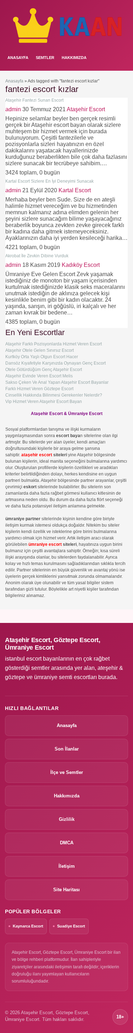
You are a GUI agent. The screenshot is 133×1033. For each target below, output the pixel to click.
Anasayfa (14, 81)
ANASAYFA (17, 57)
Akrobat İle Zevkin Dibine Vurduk (36, 255)
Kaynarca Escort (28, 926)
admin (13, 109)
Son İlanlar (67, 749)
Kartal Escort (75, 190)
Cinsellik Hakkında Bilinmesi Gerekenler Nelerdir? (53, 395)
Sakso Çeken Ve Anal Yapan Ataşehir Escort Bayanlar (57, 382)
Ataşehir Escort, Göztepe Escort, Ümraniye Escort (52, 643)
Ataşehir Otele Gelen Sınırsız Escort (39, 350)
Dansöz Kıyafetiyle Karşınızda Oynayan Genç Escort (55, 363)
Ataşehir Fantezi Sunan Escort (34, 100)
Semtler (45, 57)
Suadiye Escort (71, 926)
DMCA (66, 842)
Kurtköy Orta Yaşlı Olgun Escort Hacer (41, 356)
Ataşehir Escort (86, 109)
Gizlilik (66, 819)
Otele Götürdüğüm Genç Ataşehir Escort (43, 369)
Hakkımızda (74, 57)
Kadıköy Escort (81, 265)
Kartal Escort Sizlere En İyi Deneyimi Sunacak (49, 181)
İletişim (67, 866)
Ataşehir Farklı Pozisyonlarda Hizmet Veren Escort (53, 343)
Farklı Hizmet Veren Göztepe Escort (39, 388)
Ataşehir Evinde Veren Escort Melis (39, 375)
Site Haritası (66, 889)
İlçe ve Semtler (66, 772)
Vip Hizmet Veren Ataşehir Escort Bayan (43, 401)
